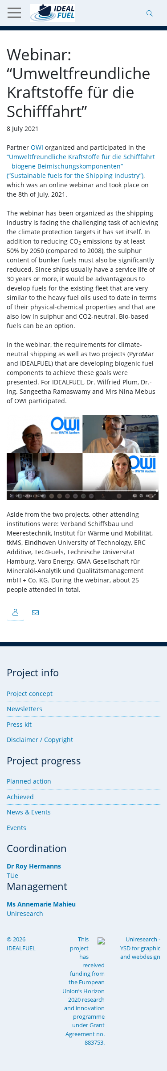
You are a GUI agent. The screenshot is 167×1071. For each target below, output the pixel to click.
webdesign (146, 957)
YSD (125, 948)
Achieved (20, 797)
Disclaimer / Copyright (40, 739)
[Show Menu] (18, 13)
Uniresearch (25, 913)
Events (16, 827)
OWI (37, 147)
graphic (150, 948)
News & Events (29, 812)
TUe (12, 875)
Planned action (29, 781)
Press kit (19, 724)
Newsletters (24, 708)
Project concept (30, 693)
